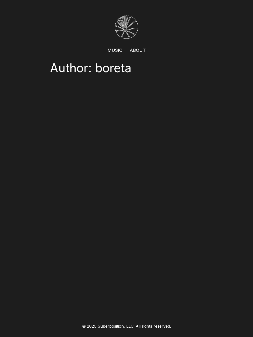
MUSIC (114, 50)
